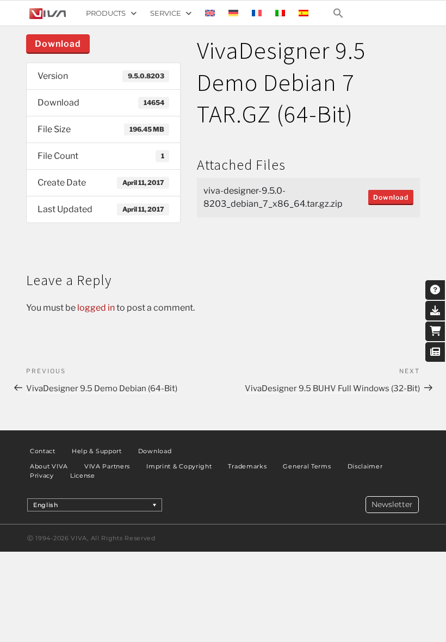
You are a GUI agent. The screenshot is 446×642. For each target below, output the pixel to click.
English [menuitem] (45, 505)
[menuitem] (210, 13)
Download (58, 44)
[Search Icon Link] (338, 13)
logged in (96, 308)
